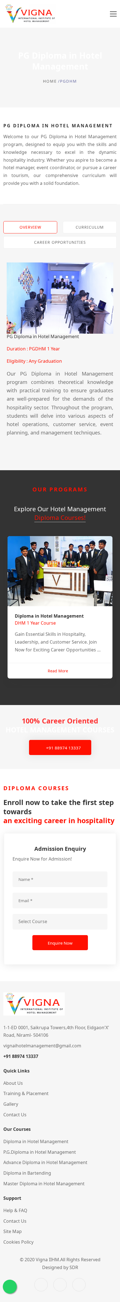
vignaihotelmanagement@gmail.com (42, 1046)
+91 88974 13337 (63, 748)
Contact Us (15, 1221)
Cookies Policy (18, 1242)
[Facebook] (41, 1284)
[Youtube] (79, 1284)
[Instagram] (60, 1284)
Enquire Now (60, 943)
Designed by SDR (60, 1267)
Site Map (12, 1231)
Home (50, 81)
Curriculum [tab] (90, 227)
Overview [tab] (30, 227)
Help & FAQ (15, 1210)
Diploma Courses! (60, 517)
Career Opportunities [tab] (60, 242)
